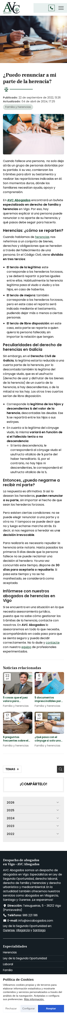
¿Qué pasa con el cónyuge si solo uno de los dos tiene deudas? (48, 738)
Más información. (34, 999)
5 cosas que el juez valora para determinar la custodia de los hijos (17, 699)
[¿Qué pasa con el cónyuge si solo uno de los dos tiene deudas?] (49, 723)
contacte (53, 642)
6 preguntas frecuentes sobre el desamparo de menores (15, 738)
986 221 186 (30, 915)
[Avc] (11, 7)
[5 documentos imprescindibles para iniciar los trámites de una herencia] (49, 683)
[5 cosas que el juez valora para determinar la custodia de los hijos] (17, 683)
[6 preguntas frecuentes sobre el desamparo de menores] (17, 723)
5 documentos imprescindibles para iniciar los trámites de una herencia (49, 699)
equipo (26, 647)
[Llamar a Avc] (52, 8)
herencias (42, 237)
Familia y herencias (18, 107)
